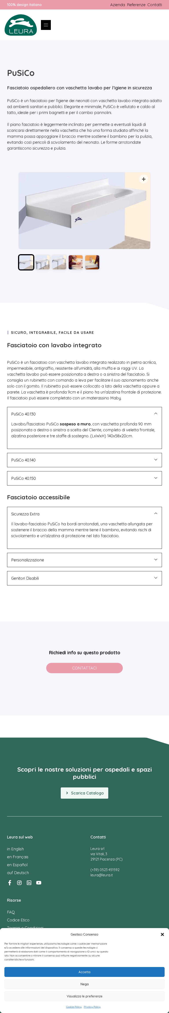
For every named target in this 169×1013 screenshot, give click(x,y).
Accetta (84, 972)
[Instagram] (19, 882)
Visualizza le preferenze (85, 996)
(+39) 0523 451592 (104, 870)
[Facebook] (9, 882)
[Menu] (46, 25)
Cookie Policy (74, 1006)
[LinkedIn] (29, 882)
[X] (38, 882)
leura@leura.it (101, 875)
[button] (162, 934)
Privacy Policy (92, 1006)
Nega (85, 984)
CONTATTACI (84, 668)
